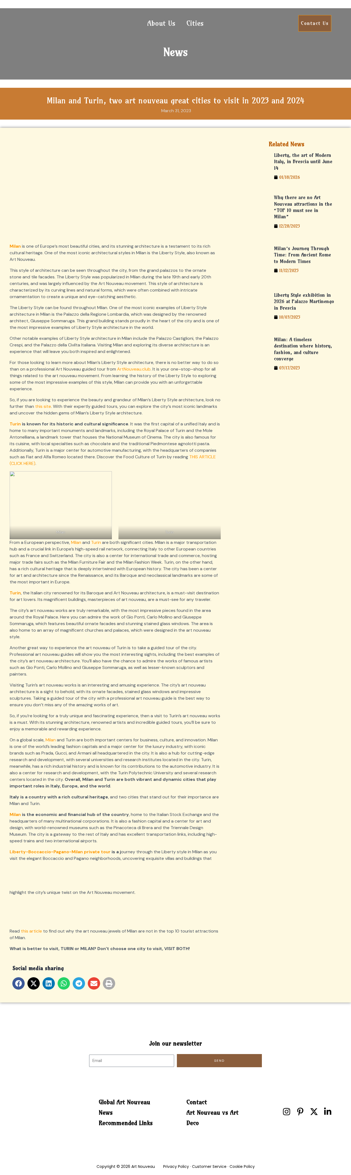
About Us (161, 23)
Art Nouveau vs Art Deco (212, 1118)
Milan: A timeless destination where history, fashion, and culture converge (303, 349)
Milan (76, 542)
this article (31, 931)
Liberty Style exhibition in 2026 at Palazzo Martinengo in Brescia (304, 301)
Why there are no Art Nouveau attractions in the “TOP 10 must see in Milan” (303, 207)
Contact (196, 1102)
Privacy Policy (176, 1166)
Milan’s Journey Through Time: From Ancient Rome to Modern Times (302, 254)
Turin (15, 424)
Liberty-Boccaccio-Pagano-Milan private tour (60, 852)
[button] (18, 983)
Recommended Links (126, 1123)
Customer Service (209, 1166)
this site (43, 406)
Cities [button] (195, 23)
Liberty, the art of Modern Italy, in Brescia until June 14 (303, 161)
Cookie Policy (242, 1166)
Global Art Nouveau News (124, 1107)
